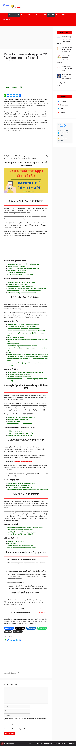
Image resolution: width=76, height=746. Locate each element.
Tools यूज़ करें (6, 19)
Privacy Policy (48, 743)
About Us (31, 743)
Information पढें (14, 15)
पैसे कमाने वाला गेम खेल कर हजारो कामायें (23, 461)
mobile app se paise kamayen (21, 672)
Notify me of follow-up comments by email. (18, 725)
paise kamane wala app (10, 673)
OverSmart (28, 6)
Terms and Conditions (59, 743)
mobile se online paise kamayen (38, 672)
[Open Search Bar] (3, 24)
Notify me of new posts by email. (15, 729)
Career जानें (42, 15)
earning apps (9, 672)
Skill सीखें (51, 15)
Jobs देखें (34, 15)
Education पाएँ (25, 15)
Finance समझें (60, 15)
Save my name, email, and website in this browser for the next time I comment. (26, 720)
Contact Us (39, 743)
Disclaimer (71, 743)
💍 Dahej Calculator (64, 130)
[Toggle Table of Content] (20, 87)
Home (5, 15)
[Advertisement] (26, 37)
